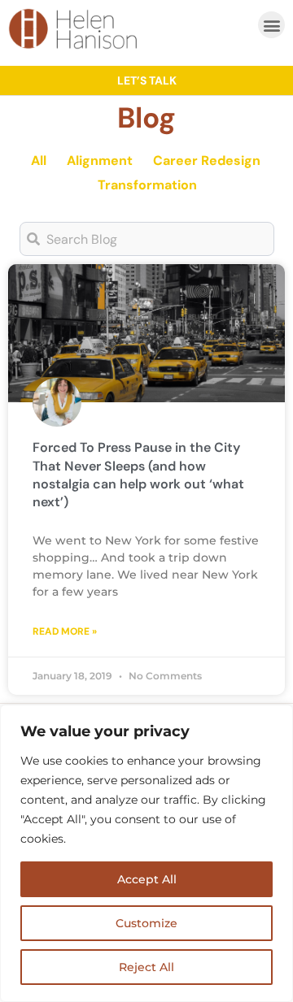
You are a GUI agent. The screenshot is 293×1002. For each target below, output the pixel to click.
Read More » (65, 631)
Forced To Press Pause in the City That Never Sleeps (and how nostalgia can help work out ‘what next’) (138, 474)
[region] (146, 853)
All (38, 160)
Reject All (146, 967)
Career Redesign (206, 160)
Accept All (147, 879)
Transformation (147, 184)
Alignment (100, 160)
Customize (146, 923)
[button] (271, 24)
